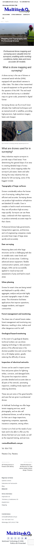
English (7, 21)
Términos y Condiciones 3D (10, 499)
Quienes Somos (6, 480)
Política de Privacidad (18, 543)
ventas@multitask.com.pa (9, 517)
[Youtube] (25, 538)
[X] (22, 538)
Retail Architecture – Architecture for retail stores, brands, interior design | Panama (25, 467)
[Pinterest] (15, 538)
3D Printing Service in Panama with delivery (8, 465)
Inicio (2, 21)
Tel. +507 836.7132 (8, 519)
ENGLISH (4, 489)
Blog (3, 486)
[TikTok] (18, 538)
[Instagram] (11, 538)
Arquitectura (5, 502)
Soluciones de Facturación (9, 483)
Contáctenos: (6, 514)
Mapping (4, 505)
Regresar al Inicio (7, 478)
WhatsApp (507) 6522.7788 (10, 522)
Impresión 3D (6, 496)
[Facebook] (8, 538)
